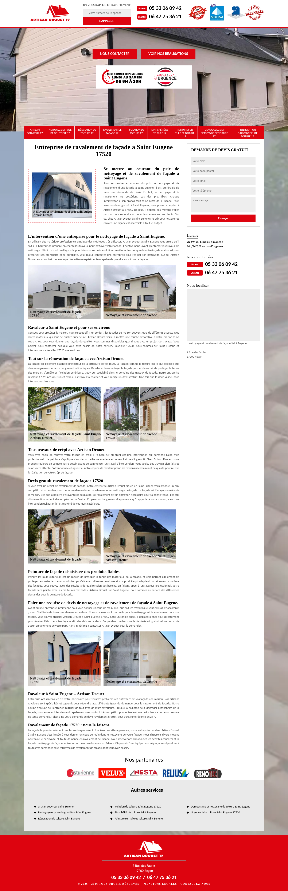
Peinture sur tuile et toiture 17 (184, 133)
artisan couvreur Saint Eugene (56, 806)
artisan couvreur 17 (35, 132)
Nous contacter (114, 54)
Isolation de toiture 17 (136, 132)
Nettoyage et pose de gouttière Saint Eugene (64, 812)
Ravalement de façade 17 (112, 132)
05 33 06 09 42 (165, 8)
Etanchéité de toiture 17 (159, 132)
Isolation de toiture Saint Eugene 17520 (137, 806)
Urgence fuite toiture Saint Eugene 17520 (215, 812)
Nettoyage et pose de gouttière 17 (60, 132)
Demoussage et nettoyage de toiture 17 (214, 133)
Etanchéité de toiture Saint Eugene (135, 812)
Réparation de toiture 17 (87, 132)
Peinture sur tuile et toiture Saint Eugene (138, 818)
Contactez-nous (195, 883)
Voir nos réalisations (168, 54)
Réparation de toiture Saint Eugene (59, 818)
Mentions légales (160, 883)
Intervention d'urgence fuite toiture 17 (247, 133)
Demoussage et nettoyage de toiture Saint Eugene (220, 806)
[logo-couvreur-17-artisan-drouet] (50, 13)
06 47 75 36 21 (165, 17)
